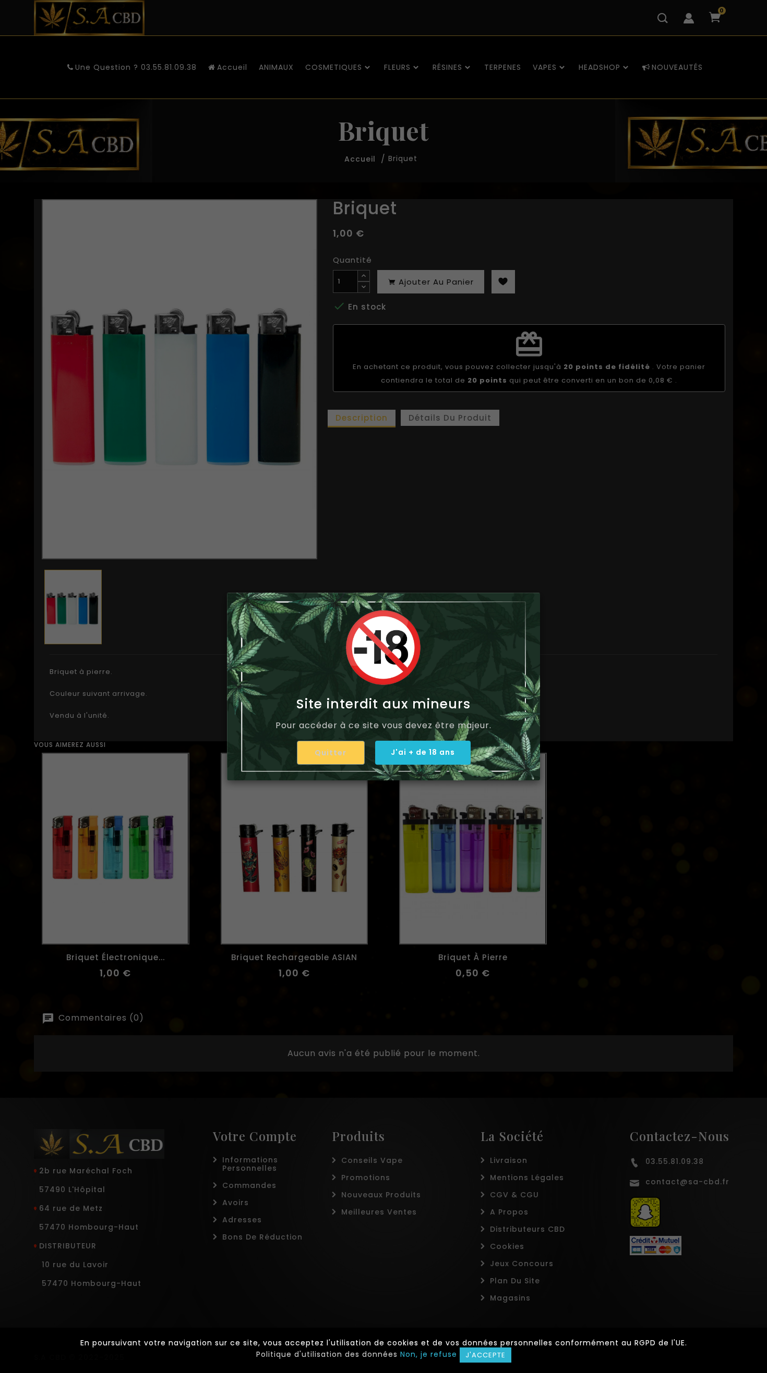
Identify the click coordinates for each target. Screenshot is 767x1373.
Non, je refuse (428, 1354)
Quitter (330, 752)
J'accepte (485, 1355)
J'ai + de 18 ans (423, 752)
